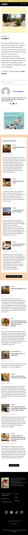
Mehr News (14, 465)
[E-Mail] (16, 103)
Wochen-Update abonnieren (6, 494)
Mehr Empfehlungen (14, 276)
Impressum (14, 523)
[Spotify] (11, 512)
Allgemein (3, 36)
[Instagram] (10, 103)
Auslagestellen (6, 502)
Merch (17, 494)
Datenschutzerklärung (14, 521)
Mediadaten (5, 498)
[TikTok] (16, 512)
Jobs (16, 497)
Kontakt (17, 500)
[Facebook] (13, 103)
